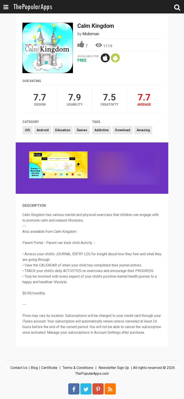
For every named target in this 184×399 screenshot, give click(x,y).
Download (122, 130)
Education (62, 130)
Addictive (101, 130)
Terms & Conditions (78, 368)
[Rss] (110, 389)
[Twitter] (86, 389)
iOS (27, 130)
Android (43, 130)
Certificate (49, 368)
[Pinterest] (98, 389)
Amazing (143, 130)
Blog (34, 368)
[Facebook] (73, 389)
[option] (58, 165)
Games (82, 130)
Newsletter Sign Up (114, 368)
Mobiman (91, 33)
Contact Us (18, 368)
